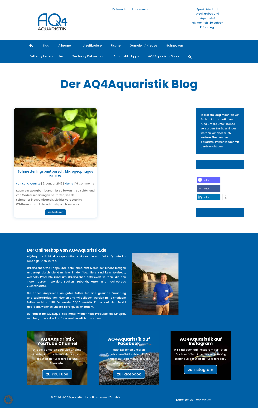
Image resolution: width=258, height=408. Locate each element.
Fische (116, 45)
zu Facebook (129, 374)
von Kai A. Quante (28, 183)
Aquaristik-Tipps (126, 56)
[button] (190, 57)
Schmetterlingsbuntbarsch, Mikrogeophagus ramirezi (55, 173)
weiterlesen (55, 212)
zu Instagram (200, 369)
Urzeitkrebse (92, 45)
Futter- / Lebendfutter (46, 56)
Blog (45, 45)
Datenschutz (121, 9)
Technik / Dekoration (88, 56)
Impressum (140, 9)
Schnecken (174, 45)
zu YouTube (57, 374)
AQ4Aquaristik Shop (163, 56)
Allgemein (65, 45)
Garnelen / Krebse (143, 45)
